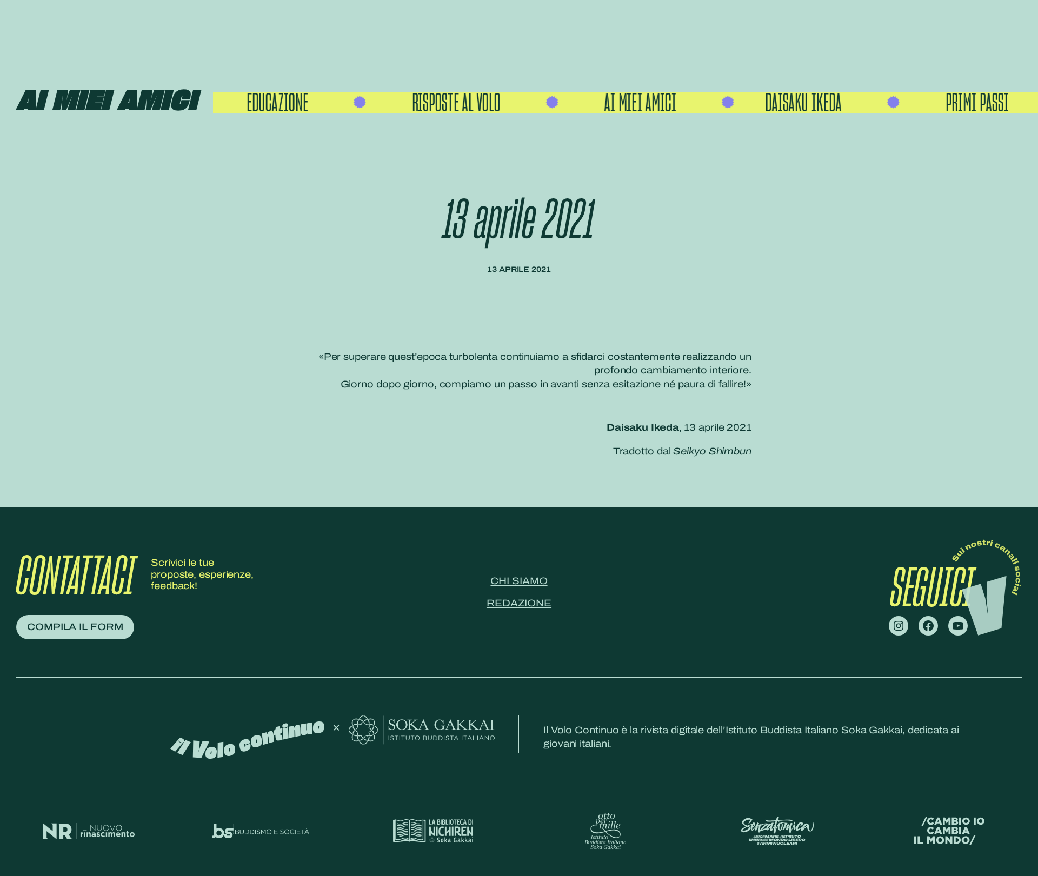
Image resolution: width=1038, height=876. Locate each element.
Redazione (519, 603)
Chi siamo (518, 581)
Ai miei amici (106, 102)
